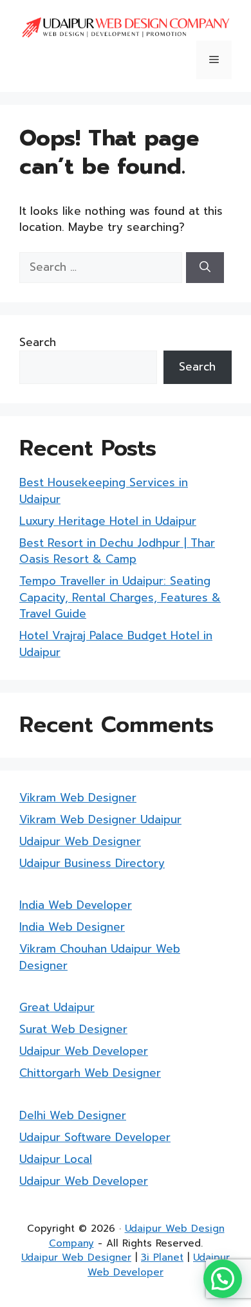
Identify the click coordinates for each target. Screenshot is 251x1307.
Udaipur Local (55, 1159)
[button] (222, 1278)
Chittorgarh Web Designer (90, 1073)
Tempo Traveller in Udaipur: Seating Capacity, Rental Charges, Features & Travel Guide (120, 597)
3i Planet (162, 1257)
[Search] (205, 267)
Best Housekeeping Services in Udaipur (103, 490)
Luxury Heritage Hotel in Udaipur (107, 521)
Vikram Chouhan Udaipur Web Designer (99, 957)
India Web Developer (75, 905)
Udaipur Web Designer (80, 841)
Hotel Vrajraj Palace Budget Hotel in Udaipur (115, 644)
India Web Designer (72, 927)
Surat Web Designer (73, 1029)
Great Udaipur (57, 1007)
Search (37, 342)
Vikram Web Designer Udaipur (100, 819)
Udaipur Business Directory (92, 863)
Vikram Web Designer (77, 797)
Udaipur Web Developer (83, 1051)
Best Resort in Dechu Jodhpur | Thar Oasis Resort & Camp (117, 551)
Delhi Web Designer (72, 1115)
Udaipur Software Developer (95, 1137)
